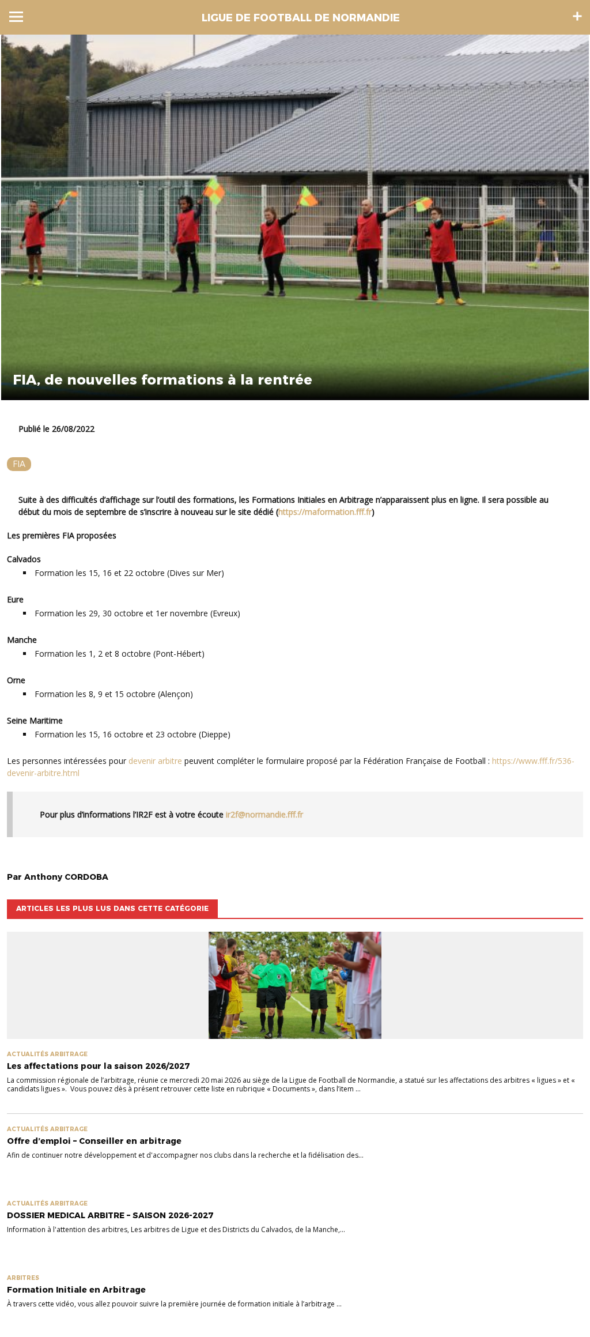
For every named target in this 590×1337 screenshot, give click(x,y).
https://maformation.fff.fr (325, 511)
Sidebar (577, 16)
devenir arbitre (155, 760)
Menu (16, 16)
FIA (19, 464)
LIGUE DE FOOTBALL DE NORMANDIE (301, 18)
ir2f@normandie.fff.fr (264, 814)
